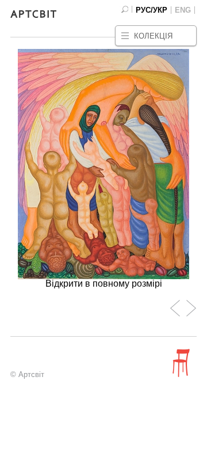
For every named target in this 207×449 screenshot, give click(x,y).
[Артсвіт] (33, 15)
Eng (183, 10)
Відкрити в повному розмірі (103, 283)
